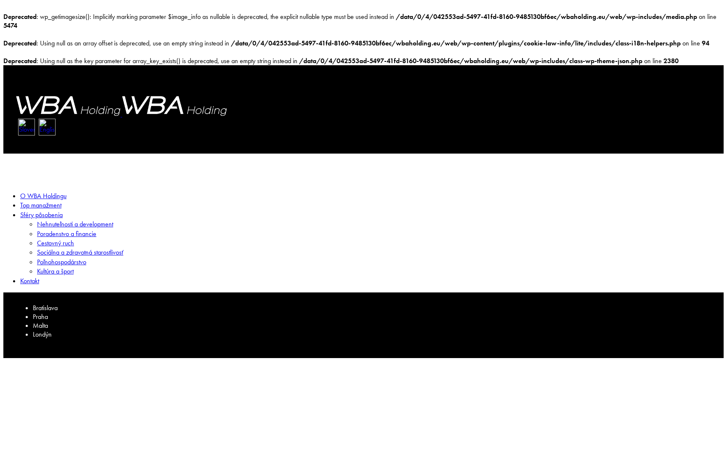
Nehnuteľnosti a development (75, 224)
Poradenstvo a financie (66, 233)
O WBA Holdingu (43, 195)
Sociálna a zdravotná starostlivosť (80, 252)
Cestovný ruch (55, 243)
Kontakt (29, 280)
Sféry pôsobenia (41, 214)
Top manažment (40, 205)
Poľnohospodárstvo (61, 262)
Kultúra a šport (55, 271)
